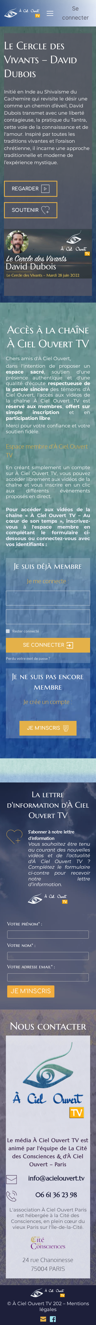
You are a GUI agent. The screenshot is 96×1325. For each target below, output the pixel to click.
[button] (50, 13)
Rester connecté (25, 631)
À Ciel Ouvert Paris (64, 1210)
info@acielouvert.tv (56, 1178)
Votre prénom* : (24, 924)
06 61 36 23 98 (56, 1195)
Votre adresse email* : (31, 966)
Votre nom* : (21, 945)
